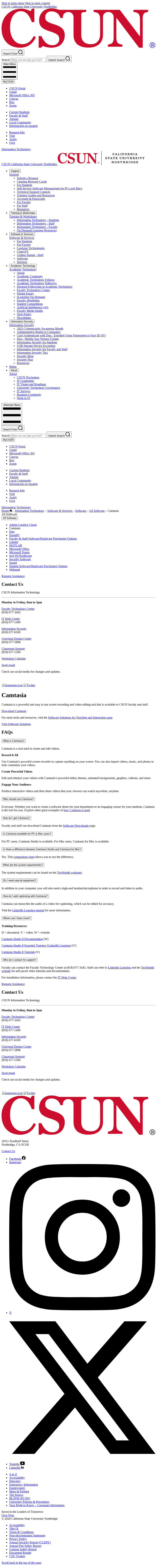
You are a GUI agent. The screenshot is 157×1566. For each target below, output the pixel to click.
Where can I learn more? (16, 918)
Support (15, 171)
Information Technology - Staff (35, 223)
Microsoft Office (19, 549)
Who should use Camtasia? (18, 799)
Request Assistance (13, 576)
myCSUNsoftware (20, 555)
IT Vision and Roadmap (31, 384)
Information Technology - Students (38, 220)
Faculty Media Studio (30, 310)
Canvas (13, 98)
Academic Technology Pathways (37, 283)
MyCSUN (8, 81)
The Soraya (16, 1495)
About (21, 272)
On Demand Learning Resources (37, 230)
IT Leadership (25, 380)
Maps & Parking (19, 1491)
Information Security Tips (32, 352)
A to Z (13, 1474)
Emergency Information (23, 1484)
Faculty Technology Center (33, 290)
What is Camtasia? (13, 740)
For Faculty (24, 202)
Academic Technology (23, 265)
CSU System (17, 1556)
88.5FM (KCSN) (19, 1498)
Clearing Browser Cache (32, 181)
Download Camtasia (14, 711)
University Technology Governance (38, 387)
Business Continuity (29, 394)
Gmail (13, 91)
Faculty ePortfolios (28, 300)
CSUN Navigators (28, 377)
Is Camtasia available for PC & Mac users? (27, 833)
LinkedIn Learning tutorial (28, 910)
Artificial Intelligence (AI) (32, 307)
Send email (8, 665)
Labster (13, 542)
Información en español (23, 125)
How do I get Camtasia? (16, 818)
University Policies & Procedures (29, 1501)
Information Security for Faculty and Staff (42, 349)
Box (11, 102)
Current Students (19, 112)
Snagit (13, 562)
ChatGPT (23, 251)
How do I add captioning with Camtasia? (25, 896)
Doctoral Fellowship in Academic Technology (45, 286)
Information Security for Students (37, 342)
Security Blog (25, 356)
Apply (13, 139)
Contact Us (8, 1151)
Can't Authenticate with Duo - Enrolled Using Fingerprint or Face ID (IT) (61, 335)
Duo (12, 531)
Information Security (22, 321)
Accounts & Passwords (31, 198)
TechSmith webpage (69, 872)
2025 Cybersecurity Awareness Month (40, 328)
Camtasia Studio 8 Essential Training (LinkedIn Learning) (36, 945)
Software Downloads (76, 825)
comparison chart (24, 857)
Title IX (14, 1528)
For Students (24, 185)
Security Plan (25, 359)
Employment (17, 1488)
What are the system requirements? (23, 864)
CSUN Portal (17, 88)
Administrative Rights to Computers (38, 332)
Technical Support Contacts (33, 192)
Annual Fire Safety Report (25, 1545)
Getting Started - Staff (30, 255)
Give (12, 142)
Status (12, 366)
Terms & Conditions (21, 1532)
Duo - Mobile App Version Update (38, 339)
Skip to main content (37, 3)
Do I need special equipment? (19, 880)
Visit (12, 135)
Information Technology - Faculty (37, 227)
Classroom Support (13, 648)
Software (22, 258)
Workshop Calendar (14, 658)
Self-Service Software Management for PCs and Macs (49, 188)
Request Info (17, 132)
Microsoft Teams (19, 552)
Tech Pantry (24, 314)
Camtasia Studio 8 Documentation (22, 939)
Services (22, 262)
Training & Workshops (23, 213)
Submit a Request (27, 178)
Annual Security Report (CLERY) (30, 1542)
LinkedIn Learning (119, 967)
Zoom (12, 105)
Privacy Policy (18, 1539)
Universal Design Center (16, 638)
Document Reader (20, 1552)
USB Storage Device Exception (36, 345)
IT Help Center (11, 618)
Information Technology (16, 149)
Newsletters (24, 317)
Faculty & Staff (18, 115)
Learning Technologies (31, 248)
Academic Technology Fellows (36, 279)
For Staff (22, 205)
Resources (23, 209)
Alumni (13, 119)
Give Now (8, 1515)
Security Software (20, 559)
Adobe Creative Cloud (23, 524)
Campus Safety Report (23, 1549)
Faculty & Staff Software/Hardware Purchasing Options (43, 538)
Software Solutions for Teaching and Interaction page (80, 717)
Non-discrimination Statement (27, 1535)
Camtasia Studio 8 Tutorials (18, 952)
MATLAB (15, 545)
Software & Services (22, 234)
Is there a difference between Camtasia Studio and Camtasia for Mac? (42, 849)
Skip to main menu (13, 3)
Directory (15, 1481)
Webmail (14, 569)
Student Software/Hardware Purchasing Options (38, 566)
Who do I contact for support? (19, 959)
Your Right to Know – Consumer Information (37, 1505)
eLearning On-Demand (31, 297)
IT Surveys (23, 391)
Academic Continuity (30, 276)
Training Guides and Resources (36, 195)
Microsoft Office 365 (22, 95)
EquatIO (14, 535)
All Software (97, 510)
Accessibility (17, 1477)
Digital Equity (25, 293)
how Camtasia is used (77, 810)
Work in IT (23, 398)
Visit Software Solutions (16, 724)
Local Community (20, 122)
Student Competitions (30, 304)
